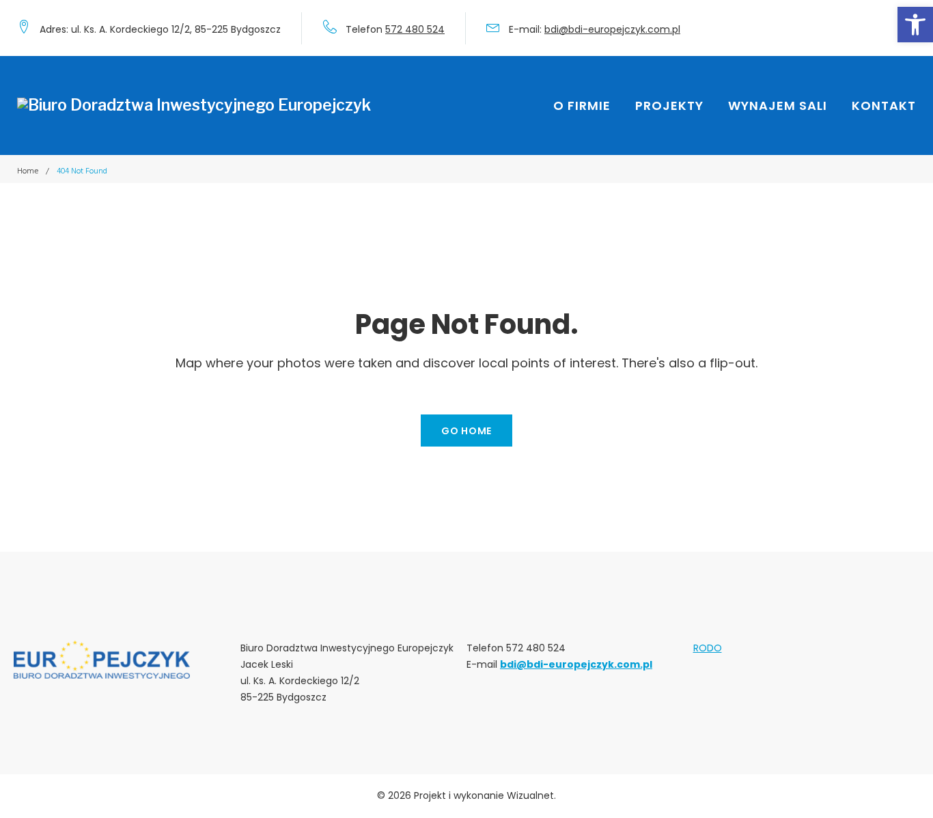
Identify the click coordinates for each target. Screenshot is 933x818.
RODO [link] (707, 648)
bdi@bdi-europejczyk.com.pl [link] (612, 29)
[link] (915, 24)
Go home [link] (466, 431)
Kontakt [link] (884, 105)
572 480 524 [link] (415, 29)
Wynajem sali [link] (777, 105)
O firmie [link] (582, 105)
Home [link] (27, 171)
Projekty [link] (669, 105)
